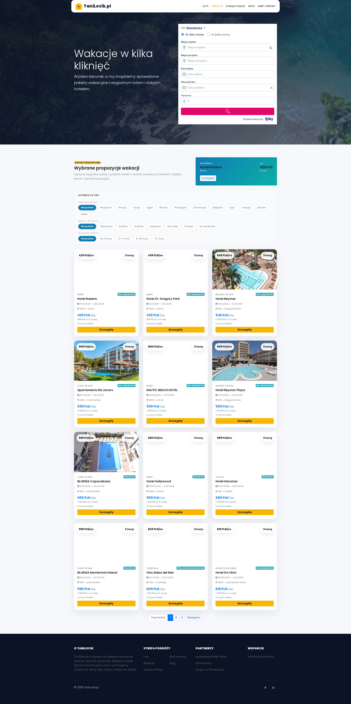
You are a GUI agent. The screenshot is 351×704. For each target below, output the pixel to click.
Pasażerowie (186, 95)
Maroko (261, 207)
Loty (206, 6)
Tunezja (246, 207)
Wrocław (172, 226)
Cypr (232, 207)
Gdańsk (138, 226)
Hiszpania (106, 207)
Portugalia (180, 207)
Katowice (155, 226)
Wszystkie (87, 207)
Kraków (123, 226)
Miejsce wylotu (188, 42)
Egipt (150, 207)
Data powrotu (188, 82)
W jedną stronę (221, 34)
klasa (183, 28)
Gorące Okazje (235, 6)
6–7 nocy (124, 238)
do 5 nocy (106, 238)
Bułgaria (218, 207)
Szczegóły (208, 178)
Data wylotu (187, 68)
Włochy (163, 207)
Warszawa (106, 226)
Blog (251, 6)
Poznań (188, 226)
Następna (193, 617)
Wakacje (217, 6)
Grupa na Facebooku (210, 669)
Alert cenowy (266, 6)
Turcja (136, 207)
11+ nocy (159, 238)
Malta (84, 214)
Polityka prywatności (261, 656)
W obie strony (195, 34)
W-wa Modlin (207, 226)
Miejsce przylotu (189, 55)
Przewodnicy (204, 663)
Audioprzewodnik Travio (211, 656)
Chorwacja (199, 207)
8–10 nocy (142, 238)
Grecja (122, 207)
